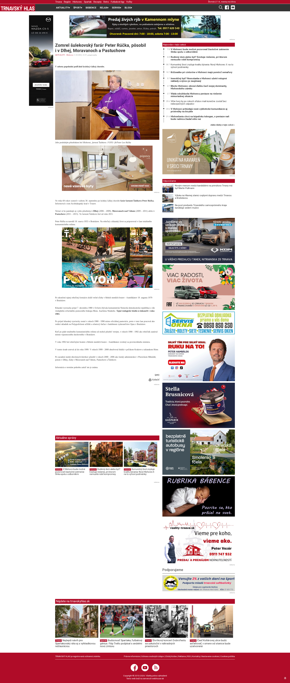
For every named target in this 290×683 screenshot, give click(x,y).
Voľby (129, 1)
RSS (189, 656)
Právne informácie (132, 656)
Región (67, 1)
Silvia (233, 1)
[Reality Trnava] (198, 540)
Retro (106, 1)
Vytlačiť (155, 379)
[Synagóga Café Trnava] (198, 151)
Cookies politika (227, 656)
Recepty (97, 1)
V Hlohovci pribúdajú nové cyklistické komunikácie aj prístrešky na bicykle (199, 110)
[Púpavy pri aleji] (107, 168)
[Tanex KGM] (198, 240)
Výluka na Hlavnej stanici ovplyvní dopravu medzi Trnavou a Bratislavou (203, 196)
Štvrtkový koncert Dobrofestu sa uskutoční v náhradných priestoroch (165, 643)
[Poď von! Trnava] (107, 257)
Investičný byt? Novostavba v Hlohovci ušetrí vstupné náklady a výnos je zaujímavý (199, 79)
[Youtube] (233, 7)
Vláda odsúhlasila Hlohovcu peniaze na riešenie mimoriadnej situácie (196, 95)
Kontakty (196, 656)
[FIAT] (198, 287)
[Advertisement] (80, 407)
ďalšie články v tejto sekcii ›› (223, 125)
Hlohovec (77, 1)
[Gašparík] (198, 405)
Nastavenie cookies (210, 656)
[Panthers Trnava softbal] (198, 583)
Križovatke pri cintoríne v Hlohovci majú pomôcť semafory (201, 72)
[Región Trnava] (198, 452)
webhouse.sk (158, 678)
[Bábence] (198, 496)
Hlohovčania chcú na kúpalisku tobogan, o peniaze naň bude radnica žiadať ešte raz (200, 117)
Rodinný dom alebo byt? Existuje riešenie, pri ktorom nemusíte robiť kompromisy (105, 471)
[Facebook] (227, 7)
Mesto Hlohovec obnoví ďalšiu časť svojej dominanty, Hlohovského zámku (199, 87)
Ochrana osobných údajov (152, 656)
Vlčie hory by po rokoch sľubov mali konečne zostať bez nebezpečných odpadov (199, 102)
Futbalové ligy (117, 1)
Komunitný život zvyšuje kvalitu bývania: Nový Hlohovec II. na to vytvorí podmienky (139, 471)
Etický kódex (171, 656)
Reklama (182, 656)
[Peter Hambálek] (198, 358)
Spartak (88, 1)
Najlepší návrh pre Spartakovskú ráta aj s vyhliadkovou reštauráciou (75, 643)
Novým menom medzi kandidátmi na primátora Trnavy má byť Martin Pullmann (203, 187)
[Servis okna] (198, 323)
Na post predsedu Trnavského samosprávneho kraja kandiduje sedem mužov (201, 206)
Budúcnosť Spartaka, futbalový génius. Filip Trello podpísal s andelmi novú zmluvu (121, 643)
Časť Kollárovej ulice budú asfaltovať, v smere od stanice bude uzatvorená (210, 643)
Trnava (58, 1)
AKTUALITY (60, 55)
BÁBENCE (91, 7)
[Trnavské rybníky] (145, 26)
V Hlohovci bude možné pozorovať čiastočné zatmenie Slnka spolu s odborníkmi (70, 471)
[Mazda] (41, 60)
